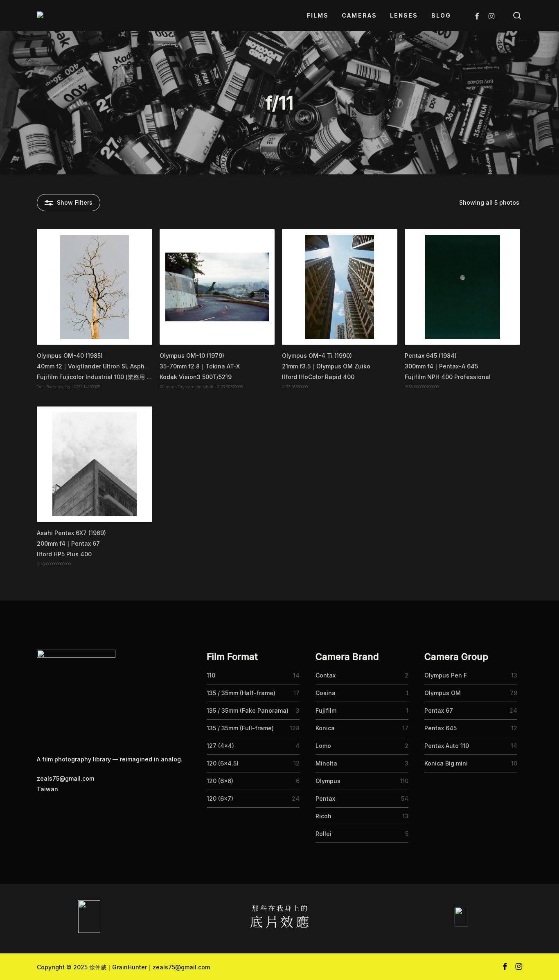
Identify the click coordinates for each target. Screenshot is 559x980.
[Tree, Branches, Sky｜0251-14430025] (94, 287)
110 (211, 675)
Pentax (325, 798)
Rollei (323, 833)
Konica (325, 728)
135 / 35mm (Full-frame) (240, 728)
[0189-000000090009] (94, 464)
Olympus (328, 780)
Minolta (326, 763)
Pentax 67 (438, 710)
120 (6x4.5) (223, 763)
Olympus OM (442, 692)
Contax (326, 675)
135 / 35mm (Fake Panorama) (248, 710)
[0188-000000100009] (462, 287)
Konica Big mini (446, 763)
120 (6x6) (220, 780)
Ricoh (323, 816)
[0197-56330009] (339, 287)
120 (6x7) (220, 798)
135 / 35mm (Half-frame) (241, 692)
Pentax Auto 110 (446, 745)
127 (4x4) (220, 745)
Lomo (323, 745)
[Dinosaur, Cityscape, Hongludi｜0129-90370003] (217, 287)
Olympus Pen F (445, 675)
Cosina (326, 692)
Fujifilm (326, 710)
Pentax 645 (440, 728)
